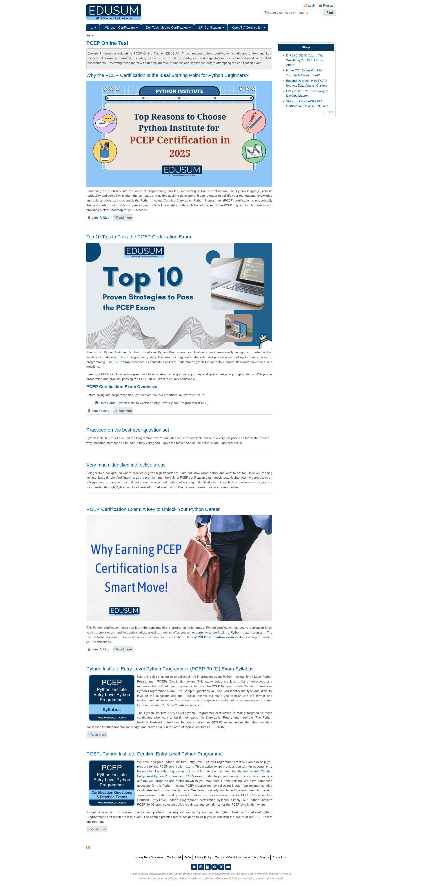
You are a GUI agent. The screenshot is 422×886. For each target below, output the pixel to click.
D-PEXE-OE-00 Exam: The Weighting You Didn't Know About (305, 60)
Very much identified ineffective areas (126, 465)
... (92, 27)
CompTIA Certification (247, 27)
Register (329, 5)
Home (90, 35)
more (330, 111)
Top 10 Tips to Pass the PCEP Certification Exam (138, 237)
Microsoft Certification (120, 27)
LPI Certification (210, 27)
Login (312, 5)
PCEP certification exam (216, 637)
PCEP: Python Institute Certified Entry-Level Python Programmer (155, 754)
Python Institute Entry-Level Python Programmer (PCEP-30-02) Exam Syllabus (169, 669)
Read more (124, 217)
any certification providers (199, 878)
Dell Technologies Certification (167, 27)
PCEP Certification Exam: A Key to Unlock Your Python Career (153, 509)
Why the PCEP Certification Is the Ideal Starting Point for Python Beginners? (167, 75)
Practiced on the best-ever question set (127, 430)
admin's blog (100, 217)
